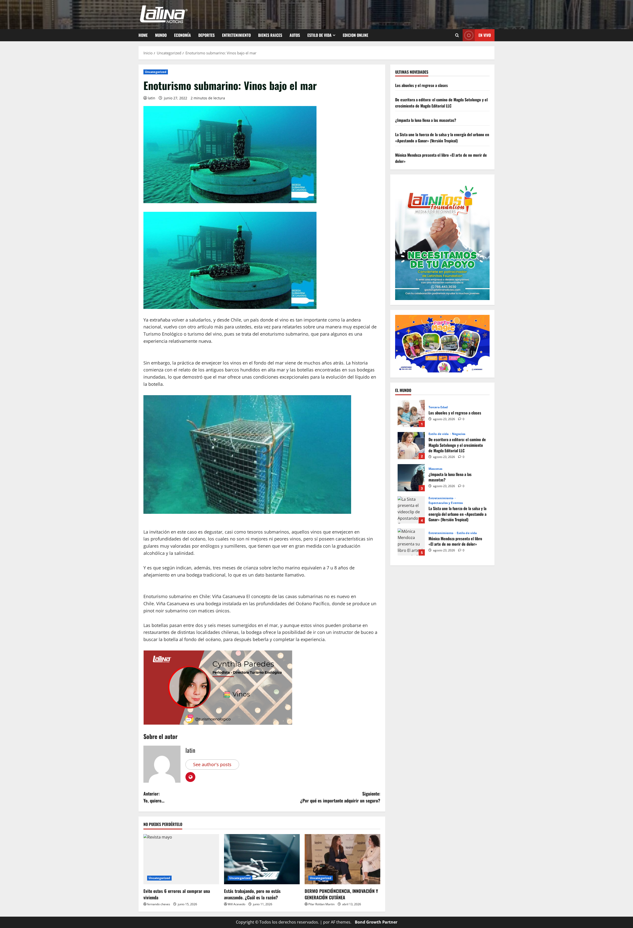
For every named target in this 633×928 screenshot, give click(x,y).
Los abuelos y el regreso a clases (421, 85)
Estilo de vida (319, 35)
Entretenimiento (236, 35)
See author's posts (212, 764)
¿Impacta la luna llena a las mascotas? (425, 120)
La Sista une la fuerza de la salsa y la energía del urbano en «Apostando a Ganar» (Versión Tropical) (442, 137)
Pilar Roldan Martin (321, 904)
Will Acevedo (236, 904)
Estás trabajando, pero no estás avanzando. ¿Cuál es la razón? (252, 894)
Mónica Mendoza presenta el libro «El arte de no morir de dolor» (411, 542)
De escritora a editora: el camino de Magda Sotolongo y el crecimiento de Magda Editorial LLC (441, 102)
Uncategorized (155, 72)
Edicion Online (355, 35)
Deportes (206, 35)
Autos (295, 35)
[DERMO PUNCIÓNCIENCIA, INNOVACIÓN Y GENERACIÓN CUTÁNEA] (342, 859)
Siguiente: (340, 797)
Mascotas (435, 468)
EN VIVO (484, 35)
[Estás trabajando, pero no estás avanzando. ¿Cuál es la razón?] (262, 859)
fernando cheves (158, 904)
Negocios (459, 433)
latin (151, 98)
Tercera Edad (438, 407)
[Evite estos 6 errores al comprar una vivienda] (181, 859)
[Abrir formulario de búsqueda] (457, 35)
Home (143, 35)
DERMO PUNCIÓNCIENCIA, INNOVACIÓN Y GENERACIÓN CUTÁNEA (341, 894)
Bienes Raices (270, 35)
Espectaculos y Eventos (446, 502)
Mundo (161, 35)
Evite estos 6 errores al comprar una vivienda (176, 894)
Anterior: (153, 797)
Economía (182, 35)
